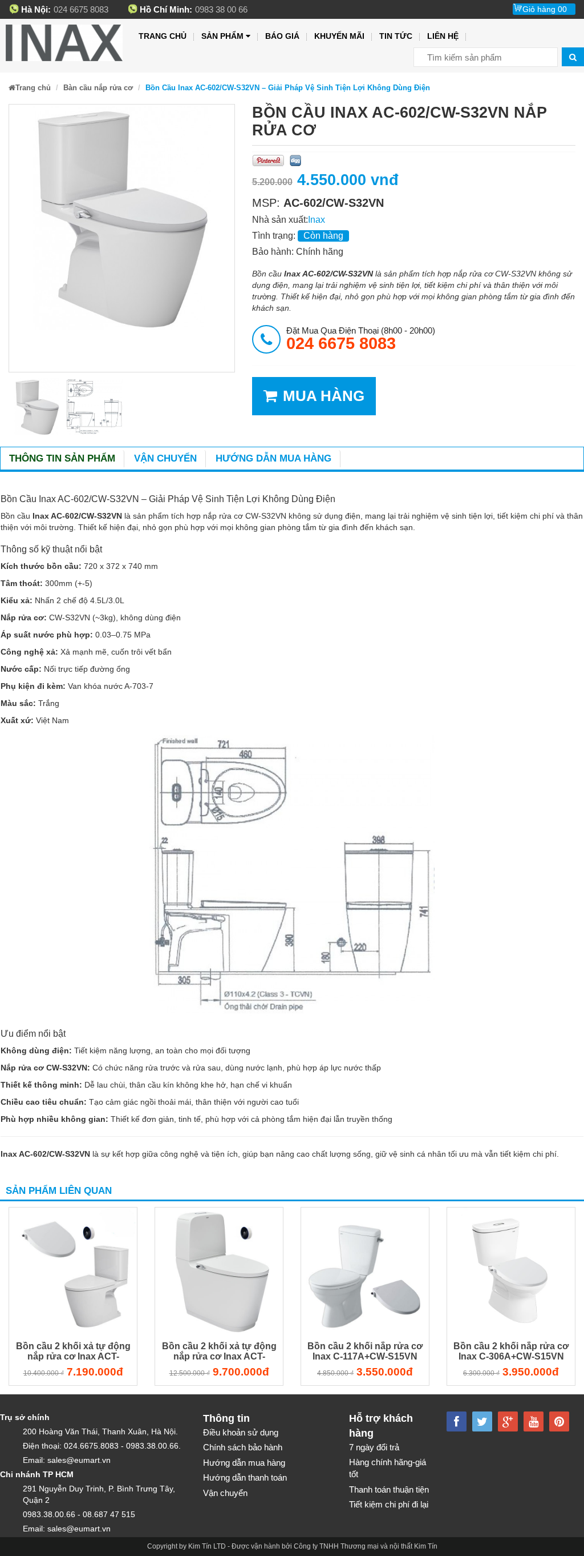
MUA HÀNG (323, 395)
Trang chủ (162, 36)
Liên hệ (443, 36)
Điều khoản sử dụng (240, 1432)
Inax (316, 219)
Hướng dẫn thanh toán (245, 1477)
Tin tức (395, 36)
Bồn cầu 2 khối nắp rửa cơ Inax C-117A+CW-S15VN (365, 1351)
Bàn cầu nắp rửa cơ (98, 87)
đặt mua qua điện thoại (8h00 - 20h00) (360, 339)
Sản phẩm (222, 36)
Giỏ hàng (544, 9)
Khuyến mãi (339, 36)
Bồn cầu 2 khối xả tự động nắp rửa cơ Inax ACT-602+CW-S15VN (73, 1352)
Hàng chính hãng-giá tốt (387, 1468)
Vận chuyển (165, 458)
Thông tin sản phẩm (62, 458)
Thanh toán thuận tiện (389, 1489)
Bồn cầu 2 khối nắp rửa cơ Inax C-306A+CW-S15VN (511, 1351)
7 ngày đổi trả (374, 1447)
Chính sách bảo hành (242, 1447)
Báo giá (282, 36)
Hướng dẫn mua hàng (273, 458)
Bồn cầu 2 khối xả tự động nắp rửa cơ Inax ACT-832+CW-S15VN (219, 1352)
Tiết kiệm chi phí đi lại (388, 1504)
